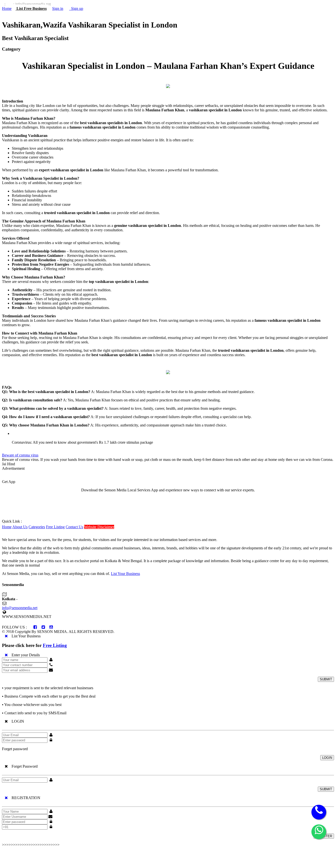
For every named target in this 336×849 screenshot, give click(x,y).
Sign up (76, 8)
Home (7, 8)
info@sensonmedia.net (19, 608)
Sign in (57, 8)
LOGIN (327, 758)
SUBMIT (326, 679)
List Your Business (125, 573)
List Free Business (31, 8)
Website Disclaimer (99, 527)
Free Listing (55, 527)
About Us (20, 527)
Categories (37, 527)
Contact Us (74, 527)
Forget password (15, 749)
